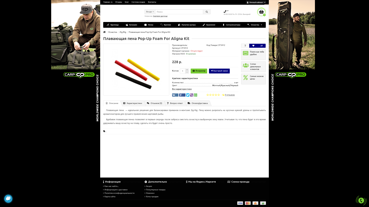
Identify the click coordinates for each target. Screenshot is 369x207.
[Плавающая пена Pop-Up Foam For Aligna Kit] (136, 69)
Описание (113, 103)
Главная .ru (107, 2)
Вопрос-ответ (176, 103)
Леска (150, 25)
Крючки (167, 25)
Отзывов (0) (156, 103)
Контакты (152, 2)
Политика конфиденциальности (119, 193)
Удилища (114, 25)
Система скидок (138, 2)
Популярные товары (155, 189)
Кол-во (175, 71)
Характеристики (134, 103)
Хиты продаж (152, 196)
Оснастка (255, 25)
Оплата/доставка (200, 103)
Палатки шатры (188, 25)
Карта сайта (110, 196)
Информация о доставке (116, 189)
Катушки (133, 25)
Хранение (210, 25)
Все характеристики (182, 89)
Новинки (150, 193)
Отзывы (118, 2)
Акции (149, 186)
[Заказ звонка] (361, 200)
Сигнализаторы (233, 25)
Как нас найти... (112, 186)
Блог (127, 2)
